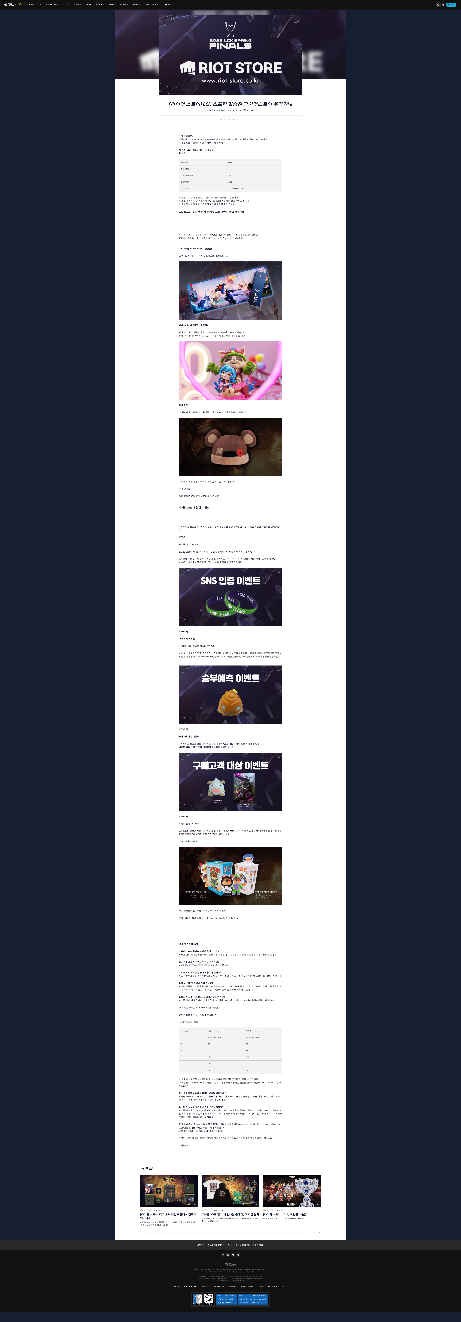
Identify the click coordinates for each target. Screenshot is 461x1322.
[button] (225, 119)
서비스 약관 (175, 1286)
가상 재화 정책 (218, 1286)
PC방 (230, 1245)
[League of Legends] (20, 4)
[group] (230, 1200)
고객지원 (200, 1245)
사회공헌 (260, 1286)
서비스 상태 (232, 1286)
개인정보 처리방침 (191, 1286)
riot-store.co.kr (223, 986)
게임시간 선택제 (246, 1286)
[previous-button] (314, 1232)
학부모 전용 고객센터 (216, 1245)
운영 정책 (205, 1286)
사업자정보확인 (273, 1286)
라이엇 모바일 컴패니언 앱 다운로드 (250, 1245)
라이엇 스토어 (199, 238)
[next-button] (319, 1232)
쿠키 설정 (286, 1286)
